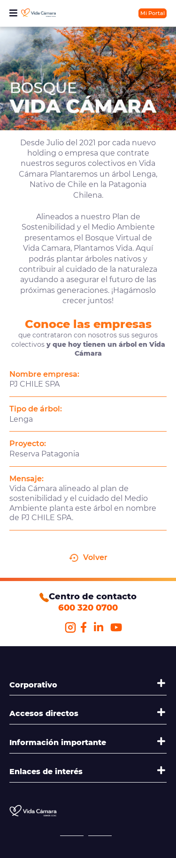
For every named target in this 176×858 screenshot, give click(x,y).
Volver (95, 557)
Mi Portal (152, 13)
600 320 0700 (88, 608)
